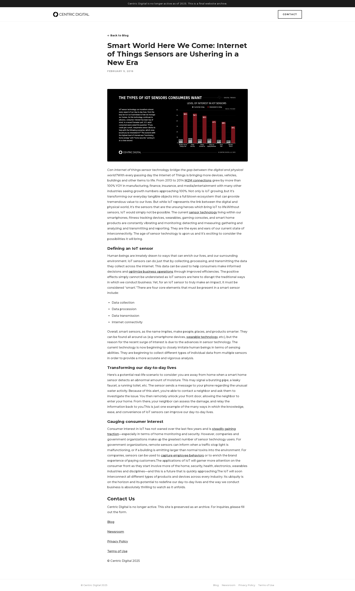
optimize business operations (151, 271)
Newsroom (115, 531)
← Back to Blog (118, 35)
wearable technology (202, 337)
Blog (110, 522)
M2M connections (198, 180)
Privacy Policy (117, 541)
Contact (290, 14)
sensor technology (203, 212)
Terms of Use (117, 551)
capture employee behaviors (182, 455)
